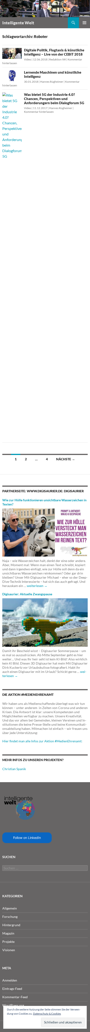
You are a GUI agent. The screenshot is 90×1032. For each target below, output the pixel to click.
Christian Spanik (14, 769)
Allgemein (9, 908)
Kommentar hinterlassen (39, 111)
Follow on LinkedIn (27, 838)
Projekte (8, 942)
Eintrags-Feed (12, 989)
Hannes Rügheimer (51, 81)
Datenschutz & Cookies (47, 1013)
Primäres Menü (84, 22)
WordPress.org (13, 1005)
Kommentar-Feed (15, 997)
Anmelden (9, 980)
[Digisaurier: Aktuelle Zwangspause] (45, 622)
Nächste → (65, 459)
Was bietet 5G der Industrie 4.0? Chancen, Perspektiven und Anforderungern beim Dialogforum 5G (54, 98)
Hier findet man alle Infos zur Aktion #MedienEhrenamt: (42, 741)
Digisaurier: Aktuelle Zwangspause (27, 594)
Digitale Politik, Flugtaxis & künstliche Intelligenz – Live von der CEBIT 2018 (54, 52)
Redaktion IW (57, 59)
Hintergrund (11, 925)
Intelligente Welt (18, 22)
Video (27, 59)
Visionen (8, 950)
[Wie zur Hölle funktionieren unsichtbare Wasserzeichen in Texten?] (45, 532)
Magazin (8, 933)
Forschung (10, 917)
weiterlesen (37, 586)
